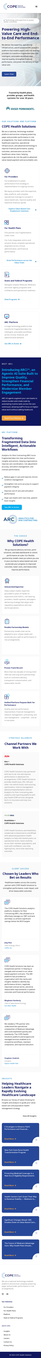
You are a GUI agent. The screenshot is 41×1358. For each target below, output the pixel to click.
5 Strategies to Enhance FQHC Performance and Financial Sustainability (17, 1129)
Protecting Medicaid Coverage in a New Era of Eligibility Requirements (19, 1174)
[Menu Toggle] (36, 6)
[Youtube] (7, 1294)
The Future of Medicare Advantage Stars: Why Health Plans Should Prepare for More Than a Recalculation (19, 1247)
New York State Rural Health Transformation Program (16, 1151)
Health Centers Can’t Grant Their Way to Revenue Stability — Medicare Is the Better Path (20, 1199)
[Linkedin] (3, 1294)
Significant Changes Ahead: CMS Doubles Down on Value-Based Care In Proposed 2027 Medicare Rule (19, 1222)
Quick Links (6, 1326)
